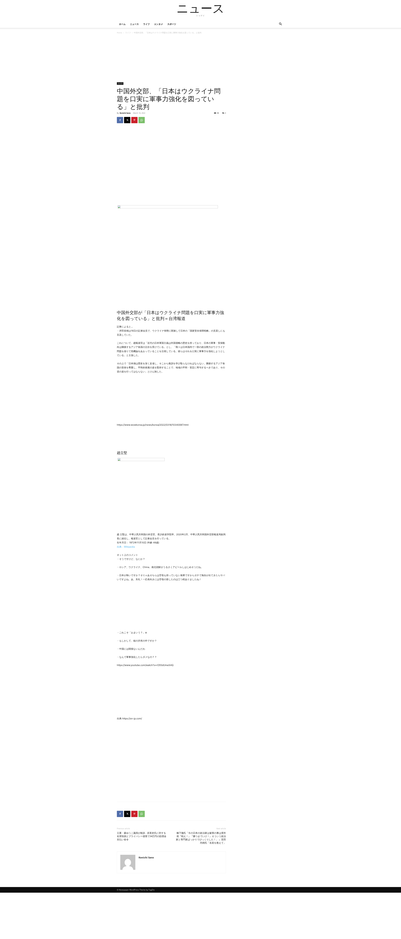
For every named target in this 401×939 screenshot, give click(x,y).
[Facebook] (120, 120)
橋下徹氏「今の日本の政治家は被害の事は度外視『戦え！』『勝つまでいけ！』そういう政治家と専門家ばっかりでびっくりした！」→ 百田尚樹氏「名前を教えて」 (201, 838)
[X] (127, 120)
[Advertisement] (171, 59)
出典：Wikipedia (126, 546)
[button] (280, 24)
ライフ (146, 24)
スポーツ (171, 24)
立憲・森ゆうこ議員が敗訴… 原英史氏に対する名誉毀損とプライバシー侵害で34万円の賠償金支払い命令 (141, 836)
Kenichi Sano (125, 113)
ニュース (134, 24)
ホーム (122, 24)
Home (119, 32)
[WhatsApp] (141, 120)
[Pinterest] (134, 120)
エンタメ (158, 24)
